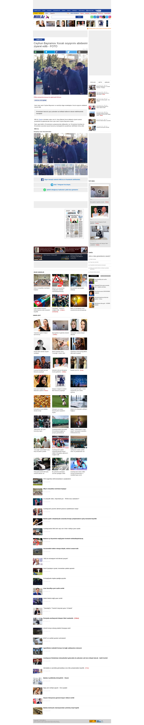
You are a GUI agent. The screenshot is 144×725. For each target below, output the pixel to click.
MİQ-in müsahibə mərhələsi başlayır (54, 489)
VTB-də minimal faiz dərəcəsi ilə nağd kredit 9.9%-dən (47, 97)
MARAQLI (74, 10)
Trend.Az (87, 13)
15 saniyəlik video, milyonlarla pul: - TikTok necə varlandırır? (61, 499)
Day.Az (82, 13)
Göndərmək (93, 275)
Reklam (41, 13)
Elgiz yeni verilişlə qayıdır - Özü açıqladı (55, 688)
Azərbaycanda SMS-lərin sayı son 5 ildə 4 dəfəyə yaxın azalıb (61, 528)
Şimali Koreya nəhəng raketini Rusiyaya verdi (56, 628)
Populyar (92, 82)
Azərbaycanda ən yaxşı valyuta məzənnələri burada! (100, 28)
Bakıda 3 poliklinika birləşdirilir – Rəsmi (56, 678)
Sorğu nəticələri (105, 275)
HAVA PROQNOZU (75, 13)
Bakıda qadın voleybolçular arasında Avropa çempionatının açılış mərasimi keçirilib (70, 518)
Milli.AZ (39, 16)
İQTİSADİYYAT (56, 10)
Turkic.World (107, 13)
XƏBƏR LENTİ (37, 10)
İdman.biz (100, 13)
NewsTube (91, 10)
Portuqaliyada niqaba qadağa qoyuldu (54, 578)
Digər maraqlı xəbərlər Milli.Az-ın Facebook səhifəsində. (62, 179)
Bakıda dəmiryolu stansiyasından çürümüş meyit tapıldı (61, 708)
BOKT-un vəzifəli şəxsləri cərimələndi (54, 638)
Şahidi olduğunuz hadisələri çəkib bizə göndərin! (62, 189)
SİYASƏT (49, 10)
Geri (34, 23)
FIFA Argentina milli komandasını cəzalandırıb (57, 479)
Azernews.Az (94, 13)
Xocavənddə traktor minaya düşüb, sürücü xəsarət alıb (60, 548)
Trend (40, 119)
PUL (68, 13)
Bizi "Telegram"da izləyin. (62, 184)
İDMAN (63, 10)
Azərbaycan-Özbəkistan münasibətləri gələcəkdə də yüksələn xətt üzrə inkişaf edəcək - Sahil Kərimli (75, 658)
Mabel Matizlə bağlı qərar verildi (52, 598)
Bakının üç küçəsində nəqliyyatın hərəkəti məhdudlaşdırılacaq (63, 538)
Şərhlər (107, 82)
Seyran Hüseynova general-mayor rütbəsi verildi (58, 698)
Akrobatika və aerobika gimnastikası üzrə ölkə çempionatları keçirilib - (66, 668)
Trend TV (52, 13)
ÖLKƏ (43, 10)
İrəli (110, 23)
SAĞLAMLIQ (81, 10)
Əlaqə (36, 13)
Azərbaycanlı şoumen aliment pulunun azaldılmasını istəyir (60, 508)
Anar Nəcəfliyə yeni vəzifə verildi (53, 588)
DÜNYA (68, 10)
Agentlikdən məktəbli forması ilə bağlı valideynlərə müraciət (62, 648)
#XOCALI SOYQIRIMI (40, 100)
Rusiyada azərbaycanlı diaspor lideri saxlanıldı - (61, 618)
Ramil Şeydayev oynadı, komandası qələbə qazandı (58, 568)
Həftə (100, 82)
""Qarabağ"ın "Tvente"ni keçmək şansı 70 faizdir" (57, 608)
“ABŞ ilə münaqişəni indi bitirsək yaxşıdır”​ (55, 558)
